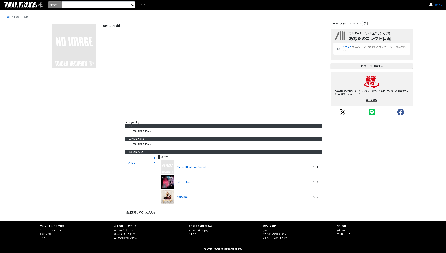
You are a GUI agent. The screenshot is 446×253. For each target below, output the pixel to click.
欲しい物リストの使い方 (124, 234)
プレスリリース (343, 234)
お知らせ (192, 234)
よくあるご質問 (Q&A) (198, 230)
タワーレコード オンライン (51, 230)
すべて (53, 5)
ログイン (438, 4)
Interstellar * (184, 182)
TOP (7, 17)
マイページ (44, 237)
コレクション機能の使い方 (125, 237)
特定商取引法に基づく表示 (274, 234)
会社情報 (341, 230)
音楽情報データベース (123, 230)
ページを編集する (373, 66)
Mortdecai (182, 197)
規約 (265, 230)
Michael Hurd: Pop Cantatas (193, 167)
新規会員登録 (45, 234)
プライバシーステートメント (275, 237)
